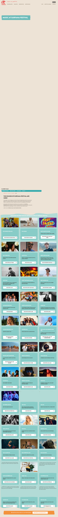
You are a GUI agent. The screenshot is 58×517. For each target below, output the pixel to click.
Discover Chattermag (47, 482)
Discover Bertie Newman (47, 262)
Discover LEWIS (47, 386)
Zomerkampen (10, 4)
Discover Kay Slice (47, 458)
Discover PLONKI (9, 386)
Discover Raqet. (28, 482)
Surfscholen (27, 4)
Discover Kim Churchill (28, 458)
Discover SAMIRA (9, 506)
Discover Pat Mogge (28, 237)
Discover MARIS (47, 311)
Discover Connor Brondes (9, 337)
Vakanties (16, 4)
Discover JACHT (9, 287)
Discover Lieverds (28, 337)
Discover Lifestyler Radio (28, 287)
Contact (54, 4)
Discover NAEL (28, 434)
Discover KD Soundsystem (9, 237)
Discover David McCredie (9, 482)
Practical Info (12, 190)
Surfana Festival (5, 190)
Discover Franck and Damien (9, 362)
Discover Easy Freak (9, 262)
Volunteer (19, 190)
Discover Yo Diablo (28, 506)
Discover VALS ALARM (9, 458)
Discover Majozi (28, 262)
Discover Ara (47, 410)
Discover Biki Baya (47, 506)
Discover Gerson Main (28, 386)
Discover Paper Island (28, 311)
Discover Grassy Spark (28, 362)
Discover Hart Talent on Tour (47, 237)
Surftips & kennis (47, 4)
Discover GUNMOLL (47, 434)
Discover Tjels (28, 410)
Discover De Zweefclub (9, 410)
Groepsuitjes (21, 4)
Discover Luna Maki (47, 362)
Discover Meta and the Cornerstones (47, 337)
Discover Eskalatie (10, 434)
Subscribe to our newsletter (40, 512)
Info (42, 4)
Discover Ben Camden (47, 287)
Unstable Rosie (9, 311)
